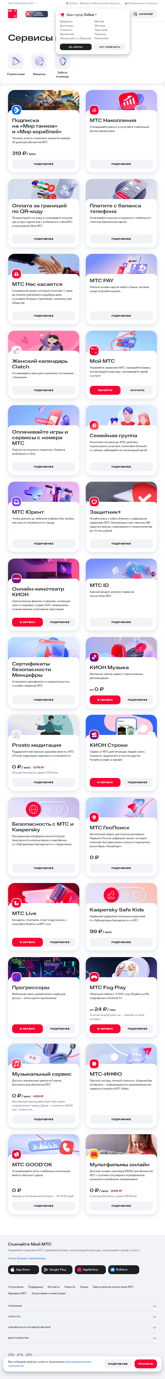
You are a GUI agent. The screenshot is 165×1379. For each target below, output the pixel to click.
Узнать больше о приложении (27, 1258)
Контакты (54, 1287)
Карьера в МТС (17, 1293)
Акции (84, 1287)
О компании (16, 1287)
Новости (70, 1287)
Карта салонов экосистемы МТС (113, 1287)
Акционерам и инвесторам (49, 1293)
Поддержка (35, 1287)
